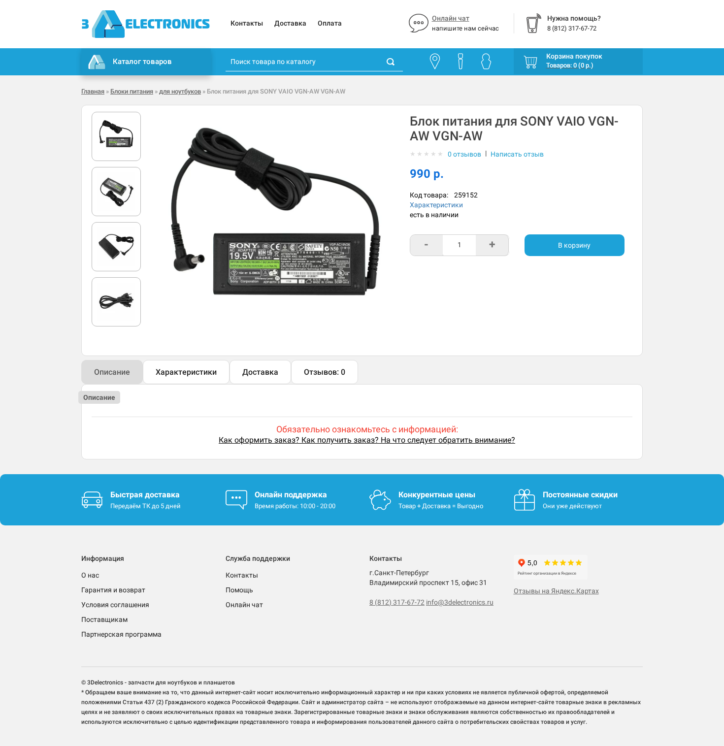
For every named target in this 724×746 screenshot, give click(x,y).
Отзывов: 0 (324, 372)
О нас (90, 575)
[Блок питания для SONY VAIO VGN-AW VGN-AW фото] (116, 136)
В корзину (574, 245)
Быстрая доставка (145, 494)
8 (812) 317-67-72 (397, 602)
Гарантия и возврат (113, 590)
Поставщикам (104, 619)
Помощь (239, 590)
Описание (112, 372)
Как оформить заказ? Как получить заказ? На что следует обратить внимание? (367, 440)
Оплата (330, 23)
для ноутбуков (180, 91)
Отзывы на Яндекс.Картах (556, 591)
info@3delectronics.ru (460, 602)
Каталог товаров (142, 61)
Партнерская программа (121, 634)
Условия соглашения (115, 605)
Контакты (246, 23)
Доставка (290, 23)
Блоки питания (131, 91)
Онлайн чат (450, 18)
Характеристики (436, 205)
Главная (92, 91)
